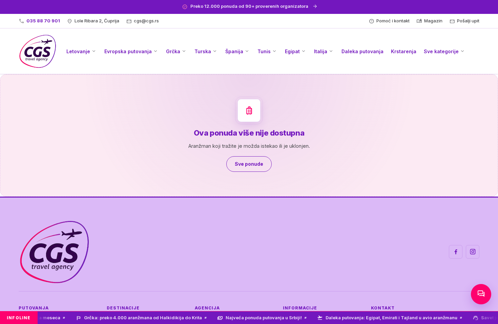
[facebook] (455, 252)
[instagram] (472, 252)
